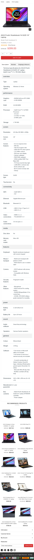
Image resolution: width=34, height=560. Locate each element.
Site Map (30, 554)
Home (2, 2)
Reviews (13, 64)
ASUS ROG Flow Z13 (25, 424)
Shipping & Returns (24, 64)
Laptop (8, 2)
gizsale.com (14, 554)
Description (5, 64)
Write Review (11, 45)
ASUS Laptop (15, 2)
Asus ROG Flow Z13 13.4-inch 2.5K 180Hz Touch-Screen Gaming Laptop (25, 499)
